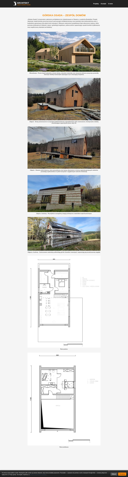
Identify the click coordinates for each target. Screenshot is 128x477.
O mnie (110, 3)
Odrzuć (114, 474)
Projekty (96, 3)
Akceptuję (122, 474)
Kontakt (103, 3)
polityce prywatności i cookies (38, 474)
